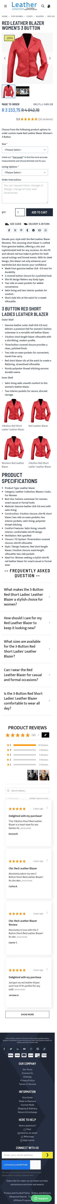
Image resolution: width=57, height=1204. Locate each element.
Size (4, 144)
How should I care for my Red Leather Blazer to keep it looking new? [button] (23, 623)
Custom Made (27, 1104)
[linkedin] (17, 1048)
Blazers (40, 16)
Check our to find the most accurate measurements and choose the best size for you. (24, 159)
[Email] (39, 230)
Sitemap (27, 1076)
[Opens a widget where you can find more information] (41, 1198)
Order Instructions (11, 180)
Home (4, 16)
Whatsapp (28, 1136)
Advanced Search (18, 1196)
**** (17, 157)
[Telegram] (33, 230)
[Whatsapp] (45, 230)
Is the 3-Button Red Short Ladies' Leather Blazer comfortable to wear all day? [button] (23, 701)
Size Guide (27, 1097)
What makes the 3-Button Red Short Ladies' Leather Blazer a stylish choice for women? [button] (23, 597)
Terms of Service (27, 1083)
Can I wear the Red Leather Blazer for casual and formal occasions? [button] (23, 675)
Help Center (28, 1140)
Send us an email (28, 1132)
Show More (26, 828)
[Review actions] (47, 808)
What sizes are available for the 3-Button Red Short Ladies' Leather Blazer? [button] (22, 649)
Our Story (27, 1069)
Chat (28, 1129)
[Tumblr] (27, 230)
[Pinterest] (21, 230)
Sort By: (33, 798)
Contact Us (27, 1072)
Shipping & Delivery (27, 1108)
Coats (29, 16)
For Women (17, 16)
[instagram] (31, 1048)
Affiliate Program (22, 1200)
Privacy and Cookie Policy (17, 1192)
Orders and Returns (41, 1192)
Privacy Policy (27, 1080)
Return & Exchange (27, 1112)
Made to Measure (27, 1101)
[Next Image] (50, 58)
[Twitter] (15, 230)
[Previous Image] (5, 58)
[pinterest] (37, 1048)
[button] (8, 91)
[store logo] (24, 6)
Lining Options (9, 167)
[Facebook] (9, 230)
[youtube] (24, 1048)
